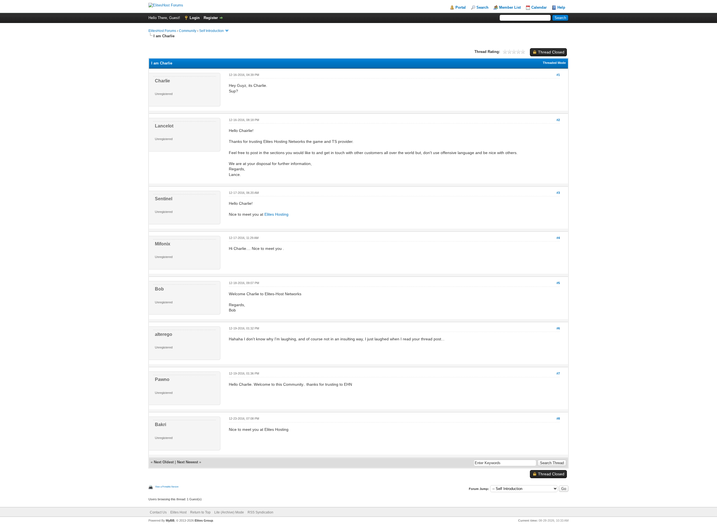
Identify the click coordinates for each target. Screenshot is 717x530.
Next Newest (187, 462)
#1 (558, 74)
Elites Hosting (276, 214)
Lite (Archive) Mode (229, 512)
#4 (558, 238)
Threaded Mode (554, 62)
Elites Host (178, 512)
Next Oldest (164, 462)
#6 (558, 328)
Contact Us (158, 512)
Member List (510, 7)
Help (561, 7)
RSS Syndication (260, 512)
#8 (558, 418)
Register (211, 18)
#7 (558, 373)
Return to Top (200, 512)
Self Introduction (211, 31)
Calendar (539, 7)
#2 (558, 120)
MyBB (170, 520)
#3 (558, 192)
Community (187, 31)
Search (482, 7)
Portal (460, 7)
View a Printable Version (166, 486)
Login (195, 18)
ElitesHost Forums (162, 31)
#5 (558, 283)
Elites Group (204, 520)
